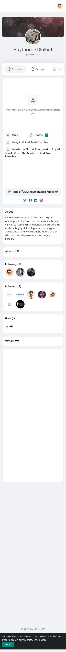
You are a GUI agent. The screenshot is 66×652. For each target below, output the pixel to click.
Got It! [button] (8, 644)
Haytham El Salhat (33, 50)
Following (11, 264)
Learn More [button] (40, 639)
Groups (9, 340)
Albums (10, 251)
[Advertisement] (33, 382)
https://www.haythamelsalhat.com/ (35, 192)
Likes (8, 318)
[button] (60, 6)
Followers (11, 286)
